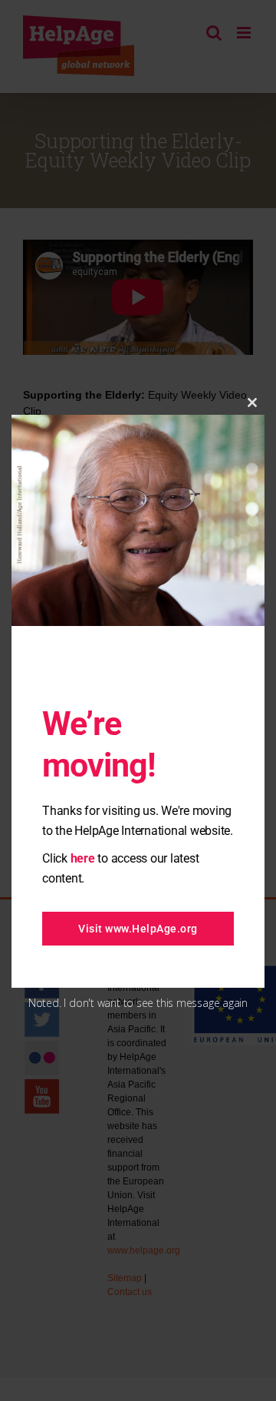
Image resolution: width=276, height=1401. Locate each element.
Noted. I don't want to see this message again (138, 1002)
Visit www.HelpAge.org (138, 928)
